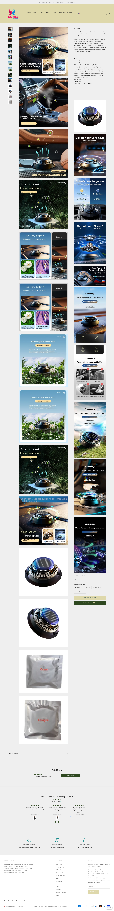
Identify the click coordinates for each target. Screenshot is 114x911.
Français (95, 13)
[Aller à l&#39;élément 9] (10, 74)
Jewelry (54, 12)
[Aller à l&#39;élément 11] (10, 86)
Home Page (59, 864)
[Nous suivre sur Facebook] (4, 900)
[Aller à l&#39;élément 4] (10, 46)
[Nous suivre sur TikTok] (20, 900)
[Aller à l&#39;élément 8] (10, 68)
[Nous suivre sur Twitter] (8, 900)
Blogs (57, 895)
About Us (58, 878)
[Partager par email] (86, 575)
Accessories (55, 15)
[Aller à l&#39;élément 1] (10, 29)
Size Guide (59, 884)
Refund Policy (59, 870)
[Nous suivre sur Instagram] (12, 900)
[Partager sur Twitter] (82, 575)
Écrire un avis (70, 775)
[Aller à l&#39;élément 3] (10, 40)
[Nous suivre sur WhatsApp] (24, 900)
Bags (47, 12)
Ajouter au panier (90, 598)
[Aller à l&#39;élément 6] (10, 57)
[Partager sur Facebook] (80, 575)
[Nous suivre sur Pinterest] (16, 900)
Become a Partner (61, 892)
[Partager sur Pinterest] (84, 575)
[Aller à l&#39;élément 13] (10, 97)
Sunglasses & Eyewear (65, 12)
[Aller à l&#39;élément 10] (10, 80)
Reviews (58, 889)
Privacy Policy (59, 873)
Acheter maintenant (90, 603)
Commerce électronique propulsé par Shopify (56, 906)
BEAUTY (47, 15)
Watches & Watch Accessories (34, 15)
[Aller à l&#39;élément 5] (10, 51)
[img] (57, 799)
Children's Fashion (67, 15)
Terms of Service (60, 875)
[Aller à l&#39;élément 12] (10, 91)
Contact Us (59, 881)
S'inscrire (93, 892)
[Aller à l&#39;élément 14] (10, 102)
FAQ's (57, 887)
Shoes (41, 12)
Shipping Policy (60, 867)
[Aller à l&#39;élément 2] (10, 35)
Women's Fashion (31, 12)
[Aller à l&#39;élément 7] (10, 63)
